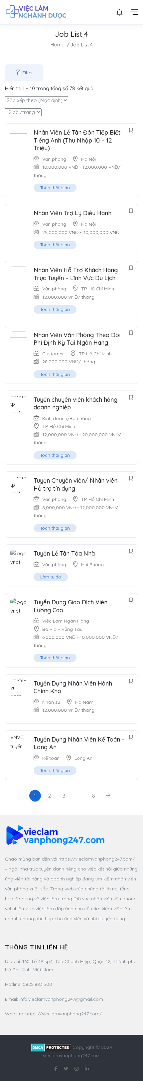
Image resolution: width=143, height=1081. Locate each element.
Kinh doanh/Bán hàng (66, 418)
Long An (83, 758)
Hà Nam (84, 702)
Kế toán (51, 758)
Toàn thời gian (55, 187)
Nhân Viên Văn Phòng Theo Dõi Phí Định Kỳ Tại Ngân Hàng (77, 338)
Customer (53, 354)
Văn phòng (54, 159)
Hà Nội (88, 159)
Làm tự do (50, 576)
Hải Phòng (92, 565)
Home (58, 44)
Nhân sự (51, 702)
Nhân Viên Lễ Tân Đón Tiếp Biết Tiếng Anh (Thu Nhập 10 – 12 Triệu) (77, 140)
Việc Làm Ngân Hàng (65, 621)
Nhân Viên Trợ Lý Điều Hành (72, 213)
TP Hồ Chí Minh (97, 289)
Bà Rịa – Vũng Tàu (62, 629)
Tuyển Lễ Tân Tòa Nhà (64, 553)
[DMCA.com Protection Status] (51, 1047)
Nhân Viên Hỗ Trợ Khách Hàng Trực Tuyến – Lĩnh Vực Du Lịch (76, 273)
